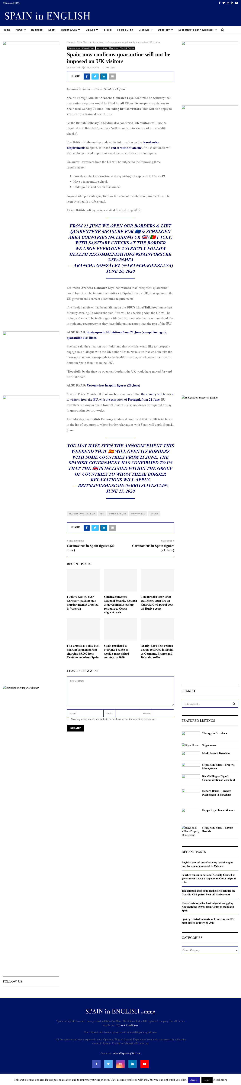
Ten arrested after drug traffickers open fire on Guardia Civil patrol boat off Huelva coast (208, 892)
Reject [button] (207, 1079)
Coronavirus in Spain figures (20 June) (113, 385)
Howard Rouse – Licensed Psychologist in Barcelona (216, 792)
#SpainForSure (154, 254)
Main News (113, 48)
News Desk (75, 67)
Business (37, 29)
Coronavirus (138, 513)
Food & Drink (125, 29)
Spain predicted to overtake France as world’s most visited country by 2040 (208, 921)
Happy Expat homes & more (218, 810)
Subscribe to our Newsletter (196, 29)
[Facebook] (96, 1064)
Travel (108, 29)
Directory (164, 29)
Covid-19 (154, 513)
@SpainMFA (121, 259)
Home (6, 29)
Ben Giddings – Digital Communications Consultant (218, 778)
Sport (51, 29)
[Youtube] (144, 1064)
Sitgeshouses (209, 745)
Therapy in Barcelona (214, 733)
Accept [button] (194, 1079)
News (19, 29)
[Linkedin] (132, 1064)
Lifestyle (144, 29)
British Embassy (117, 513)
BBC (102, 513)
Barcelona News (74, 48)
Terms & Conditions (127, 1025)
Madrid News (102, 48)
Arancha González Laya (82, 513)
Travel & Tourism (127, 48)
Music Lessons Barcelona (216, 753)
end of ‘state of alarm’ (126, 147)
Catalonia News (88, 48)
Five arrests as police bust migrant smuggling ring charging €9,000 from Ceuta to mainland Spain (208, 906)
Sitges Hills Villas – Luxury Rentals (217, 829)
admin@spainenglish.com (126, 1053)
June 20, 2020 (120, 271)
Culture (90, 29)
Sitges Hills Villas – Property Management (218, 766)
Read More (220, 1079)
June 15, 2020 (120, 491)
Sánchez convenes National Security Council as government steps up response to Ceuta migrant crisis (120, 604)
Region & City (69, 29)
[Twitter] (108, 1064)
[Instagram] (120, 1064)
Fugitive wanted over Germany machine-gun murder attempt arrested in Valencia (207, 864)
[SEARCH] (234, 704)
